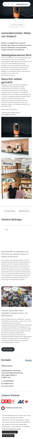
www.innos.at (8, 386)
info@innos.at (8, 383)
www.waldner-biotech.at (8, 114)
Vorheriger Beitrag (9, 211)
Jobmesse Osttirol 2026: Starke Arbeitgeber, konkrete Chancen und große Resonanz (14, 313)
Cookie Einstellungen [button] (10, 432)
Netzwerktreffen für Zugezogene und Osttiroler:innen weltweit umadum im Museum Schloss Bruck (15, 254)
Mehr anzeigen (8, 349)
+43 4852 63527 (8, 381)
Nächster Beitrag (24, 211)
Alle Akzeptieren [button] (8, 435)
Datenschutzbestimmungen (11, 429)
